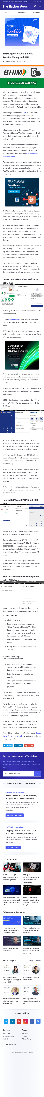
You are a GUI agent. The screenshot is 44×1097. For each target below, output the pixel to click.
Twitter (10, 736)
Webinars (36, 12)
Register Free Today (14, 815)
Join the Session (13, 848)
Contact (5, 1039)
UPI (24, 113)
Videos (31, 960)
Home (7, 12)
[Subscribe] (37, 773)
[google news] (38, 1021)
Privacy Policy (26, 1039)
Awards (24, 1036)
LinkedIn (20, 736)
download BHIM (14, 319)
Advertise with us (8, 1036)
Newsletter (22, 12)
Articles (38, 960)
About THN (6, 1033)
